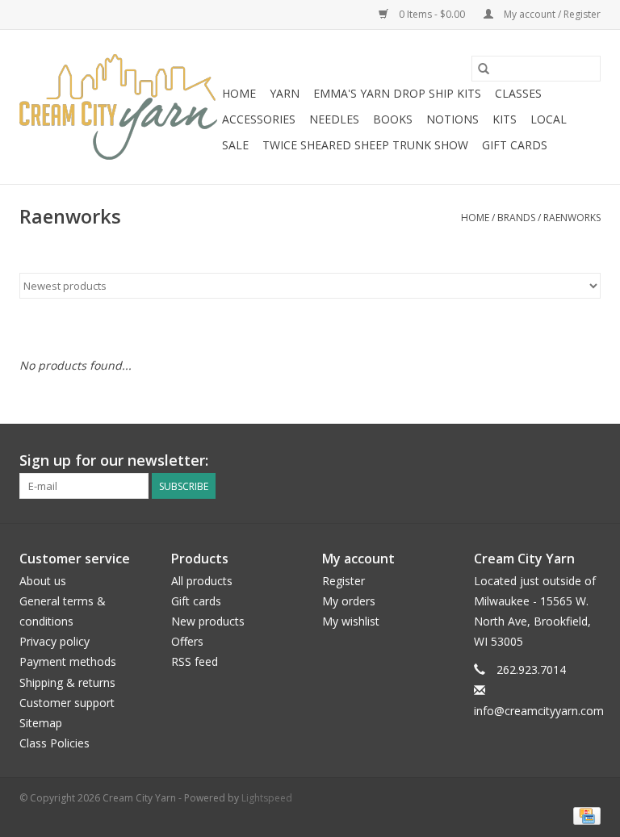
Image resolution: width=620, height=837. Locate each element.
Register (343, 580)
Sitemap (40, 722)
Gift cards (514, 145)
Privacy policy (54, 641)
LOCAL (548, 119)
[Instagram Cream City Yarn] (588, 461)
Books (393, 119)
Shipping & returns (67, 682)
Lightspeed (266, 798)
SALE (235, 145)
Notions (452, 119)
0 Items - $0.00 (431, 14)
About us (42, 580)
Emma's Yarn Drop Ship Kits (397, 93)
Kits (504, 119)
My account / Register (551, 14)
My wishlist (350, 621)
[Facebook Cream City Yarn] (559, 461)
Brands (516, 217)
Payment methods (67, 661)
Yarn (285, 93)
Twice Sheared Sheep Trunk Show (365, 145)
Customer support (67, 702)
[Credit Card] (584, 815)
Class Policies (54, 743)
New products (208, 621)
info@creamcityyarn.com (539, 710)
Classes (518, 93)
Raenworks (572, 217)
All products (201, 580)
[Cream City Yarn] (118, 107)
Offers (187, 641)
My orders (348, 601)
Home (239, 93)
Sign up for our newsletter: (113, 460)
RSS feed (194, 661)
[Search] (483, 69)
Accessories (258, 119)
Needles (334, 119)
